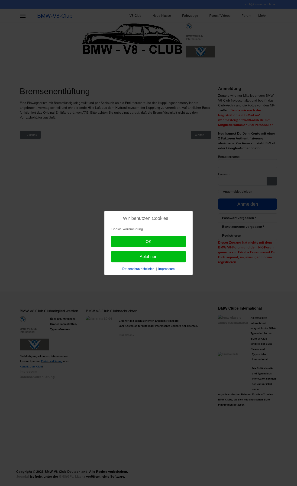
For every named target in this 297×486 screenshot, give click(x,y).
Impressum (166, 269)
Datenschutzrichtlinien (138, 269)
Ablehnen (148, 256)
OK (148, 241)
